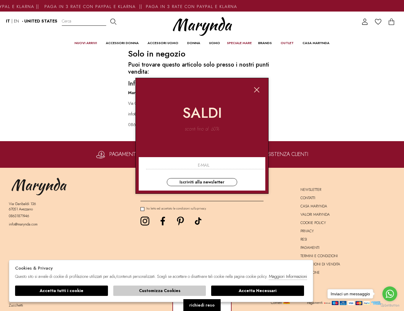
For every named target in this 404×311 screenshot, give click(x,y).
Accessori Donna (122, 43)
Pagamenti (309, 247)
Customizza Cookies (159, 291)
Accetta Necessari (258, 291)
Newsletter (310, 189)
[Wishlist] (378, 21)
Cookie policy (313, 222)
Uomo (214, 43)
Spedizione (310, 272)
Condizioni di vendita (320, 264)
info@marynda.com (23, 224)
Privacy (307, 231)
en (16, 21)
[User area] (365, 21)
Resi (303, 239)
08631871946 (19, 216)
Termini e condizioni (319, 256)
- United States (39, 21)
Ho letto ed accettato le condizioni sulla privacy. (176, 208)
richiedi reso (202, 305)
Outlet (287, 43)
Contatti (307, 198)
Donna (193, 43)
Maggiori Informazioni (288, 276)
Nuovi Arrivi (86, 43)
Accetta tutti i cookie (61, 291)
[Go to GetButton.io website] (389, 305)
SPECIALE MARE (239, 43)
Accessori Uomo (163, 43)
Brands (265, 43)
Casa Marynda (316, 43)
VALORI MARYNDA (315, 214)
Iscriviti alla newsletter (202, 182)
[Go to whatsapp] (389, 293)
